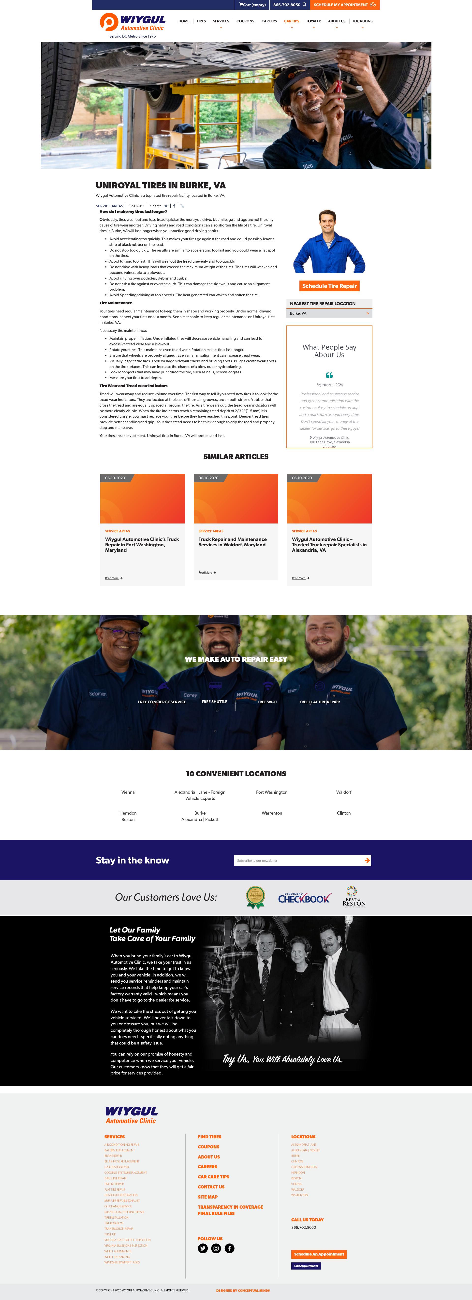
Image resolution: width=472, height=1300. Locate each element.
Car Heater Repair (116, 1167)
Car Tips (291, 21)
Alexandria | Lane (303, 1144)
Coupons (245, 21)
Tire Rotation (113, 1223)
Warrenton (299, 1195)
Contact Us (211, 1186)
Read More (112, 578)
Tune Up (110, 1234)
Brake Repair (113, 1156)
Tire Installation (116, 1217)
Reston (296, 1178)
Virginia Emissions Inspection (126, 1245)
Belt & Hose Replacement (121, 1161)
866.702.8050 (287, 4)
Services (221, 21)
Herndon (298, 1172)
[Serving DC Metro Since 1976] (132, 20)
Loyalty (314, 21)
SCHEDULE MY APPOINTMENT (341, 4)
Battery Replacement (119, 1150)
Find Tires (209, 1136)
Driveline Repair (115, 1178)
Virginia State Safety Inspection (127, 1240)
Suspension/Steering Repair (124, 1212)
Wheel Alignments (117, 1251)
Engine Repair (114, 1184)
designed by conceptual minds (243, 1290)
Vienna (296, 1184)
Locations (362, 21)
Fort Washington (304, 1167)
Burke (295, 1156)
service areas (109, 206)
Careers (269, 21)
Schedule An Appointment (319, 1254)
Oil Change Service (118, 1206)
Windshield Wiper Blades (122, 1262)
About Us (336, 21)
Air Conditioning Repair (121, 1144)
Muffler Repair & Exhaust (122, 1200)
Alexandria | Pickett (305, 1150)
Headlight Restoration (121, 1195)
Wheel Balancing (117, 1257)
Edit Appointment (306, 1266)
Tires (201, 21)
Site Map (208, 1197)
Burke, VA (298, 313)
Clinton (297, 1161)
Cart (254, 4)
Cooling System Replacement (125, 1172)
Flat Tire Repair (114, 1189)
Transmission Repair (118, 1228)
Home (183, 21)
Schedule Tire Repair (329, 285)
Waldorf (297, 1189)
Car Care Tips (213, 1176)
